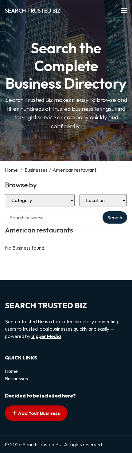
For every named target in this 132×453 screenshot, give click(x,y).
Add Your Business (38, 413)
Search (114, 217)
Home (11, 170)
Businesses (36, 170)
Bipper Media (46, 336)
